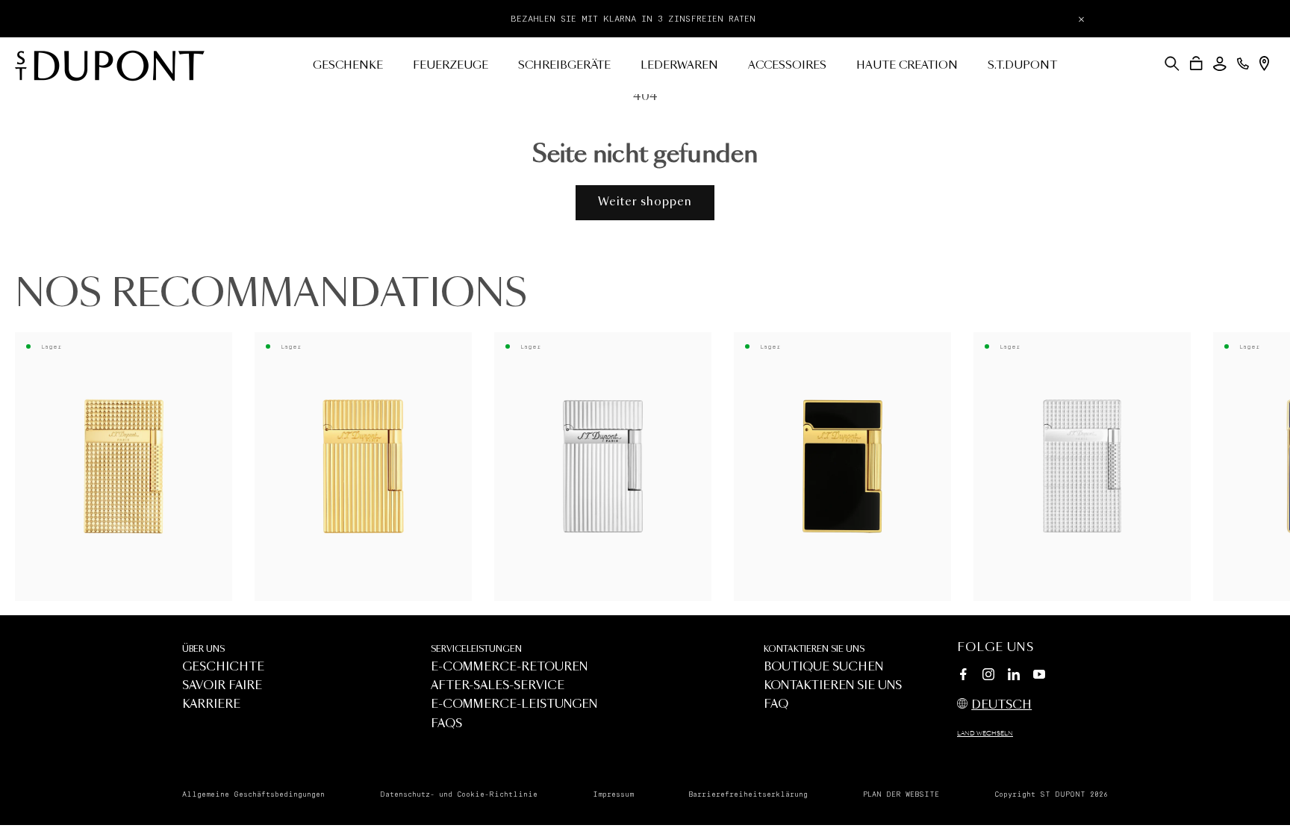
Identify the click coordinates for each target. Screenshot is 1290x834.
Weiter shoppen (645, 202)
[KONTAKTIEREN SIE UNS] (1243, 63)
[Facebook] (963, 676)
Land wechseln (985, 734)
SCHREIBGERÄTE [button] (564, 65)
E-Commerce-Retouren (509, 667)
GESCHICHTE (223, 667)
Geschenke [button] (348, 65)
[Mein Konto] (1220, 64)
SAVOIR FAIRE (222, 685)
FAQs (446, 723)
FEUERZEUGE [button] (450, 65)
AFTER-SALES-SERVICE (497, 685)
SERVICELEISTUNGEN (476, 649)
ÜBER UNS (203, 649)
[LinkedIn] (1014, 676)
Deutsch (1001, 705)
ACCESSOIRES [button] (787, 65)
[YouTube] (1039, 675)
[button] (1172, 63)
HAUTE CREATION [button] (907, 65)
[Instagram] (988, 676)
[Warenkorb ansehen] (1196, 63)
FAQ (776, 704)
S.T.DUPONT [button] (1022, 65)
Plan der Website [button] (901, 794)
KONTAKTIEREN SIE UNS (814, 649)
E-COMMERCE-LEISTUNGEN (514, 704)
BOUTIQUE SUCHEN (823, 667)
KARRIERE (211, 704)
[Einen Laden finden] (1264, 63)
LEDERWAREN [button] (679, 65)
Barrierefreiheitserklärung (748, 794)
